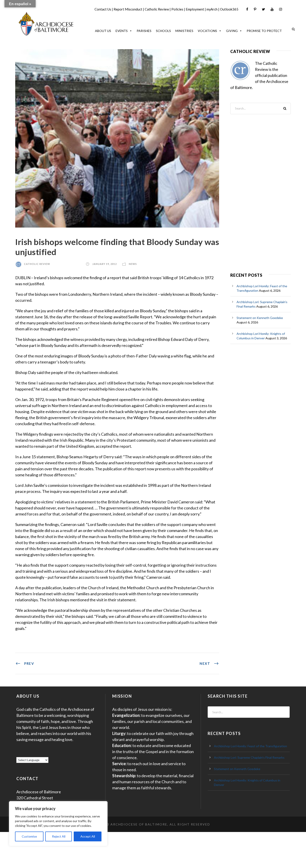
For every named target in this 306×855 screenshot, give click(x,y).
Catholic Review (157, 9)
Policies (177, 9)
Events (122, 31)
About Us (103, 31)
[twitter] (263, 9)
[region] (58, 823)
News (133, 263)
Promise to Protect (264, 31)
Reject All (58, 836)
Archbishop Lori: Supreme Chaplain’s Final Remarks (249, 757)
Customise (29, 836)
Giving (232, 31)
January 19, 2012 (104, 263)
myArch (212, 9)
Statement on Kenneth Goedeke (260, 318)
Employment (195, 9)
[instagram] (280, 9)
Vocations (207, 31)
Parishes (144, 31)
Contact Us (103, 9)
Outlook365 (229, 9)
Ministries (184, 31)
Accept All (87, 836)
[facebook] (247, 9)
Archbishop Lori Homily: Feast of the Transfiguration (250, 746)
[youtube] (272, 9)
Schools (163, 31)
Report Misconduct (128, 9)
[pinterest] (255, 9)
